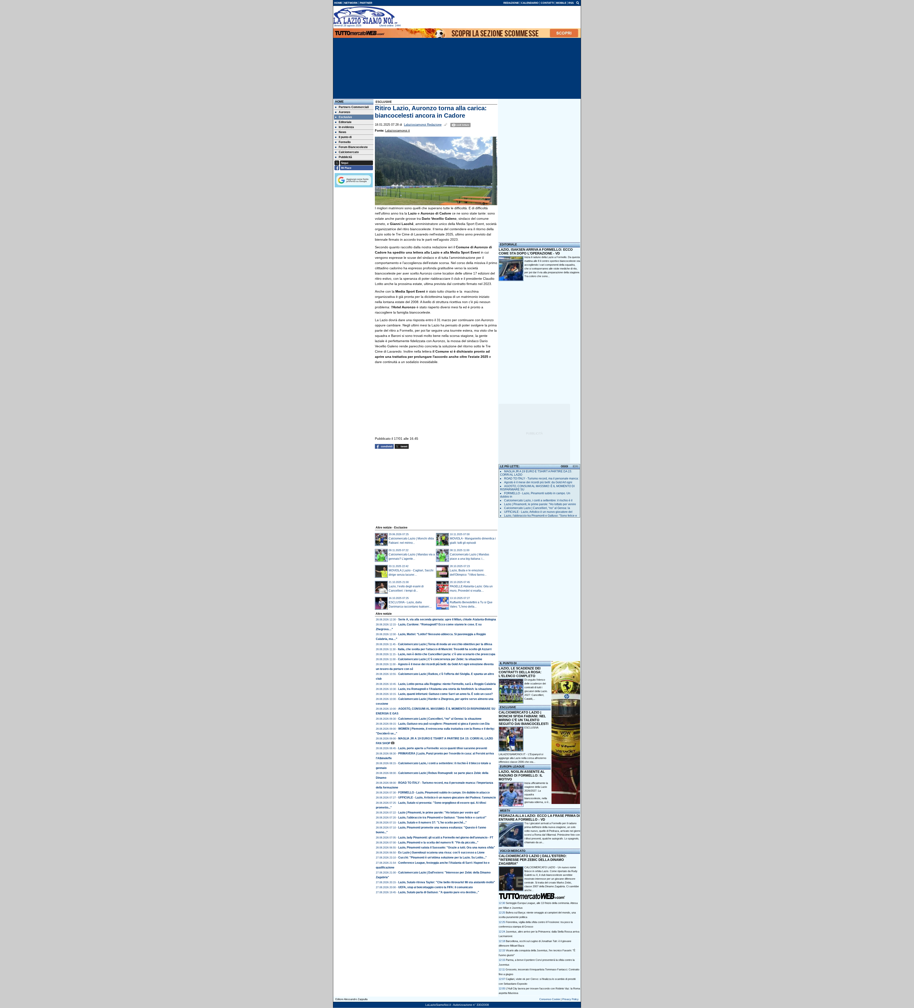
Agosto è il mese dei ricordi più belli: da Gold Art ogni (538, 482)
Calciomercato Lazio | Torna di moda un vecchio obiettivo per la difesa (445, 644)
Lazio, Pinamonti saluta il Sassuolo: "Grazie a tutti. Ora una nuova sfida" (446, 847)
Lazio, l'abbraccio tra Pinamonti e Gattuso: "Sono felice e (540, 515)
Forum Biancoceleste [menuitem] (353, 147)
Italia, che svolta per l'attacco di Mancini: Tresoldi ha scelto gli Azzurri (445, 649)
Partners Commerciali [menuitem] (354, 107)
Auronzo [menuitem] (344, 112)
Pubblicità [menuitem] (345, 157)
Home (339, 101)
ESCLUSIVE (508, 707)
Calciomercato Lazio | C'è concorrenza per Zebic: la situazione (440, 659)
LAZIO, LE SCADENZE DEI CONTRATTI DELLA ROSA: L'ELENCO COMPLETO (520, 672)
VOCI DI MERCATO (512, 851)
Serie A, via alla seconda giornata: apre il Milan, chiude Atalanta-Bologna (447, 619)
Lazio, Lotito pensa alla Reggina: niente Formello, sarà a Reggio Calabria (447, 684)
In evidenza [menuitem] (346, 127)
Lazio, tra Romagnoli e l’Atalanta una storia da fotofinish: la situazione (445, 689)
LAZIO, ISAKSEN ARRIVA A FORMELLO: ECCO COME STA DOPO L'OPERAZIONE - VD (536, 251)
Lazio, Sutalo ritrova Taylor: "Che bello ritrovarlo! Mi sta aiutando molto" (446, 882)
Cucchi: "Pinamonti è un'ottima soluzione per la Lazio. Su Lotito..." (442, 857)
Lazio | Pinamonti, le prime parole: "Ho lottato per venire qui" (439, 812)
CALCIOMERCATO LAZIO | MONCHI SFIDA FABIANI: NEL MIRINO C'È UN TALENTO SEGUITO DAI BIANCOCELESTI (523, 718)
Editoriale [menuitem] (345, 122)
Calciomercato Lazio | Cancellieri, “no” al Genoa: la (537, 508)
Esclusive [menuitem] (345, 117)
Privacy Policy (570, 999)
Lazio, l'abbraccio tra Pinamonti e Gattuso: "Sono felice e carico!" (442, 817)
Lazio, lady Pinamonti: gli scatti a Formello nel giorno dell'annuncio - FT (445, 837)
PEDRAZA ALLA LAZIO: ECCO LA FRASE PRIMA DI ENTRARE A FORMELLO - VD (539, 817)
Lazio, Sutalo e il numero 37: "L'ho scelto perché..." (432, 822)
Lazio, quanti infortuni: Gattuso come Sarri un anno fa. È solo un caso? (445, 694)
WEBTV (505, 810)
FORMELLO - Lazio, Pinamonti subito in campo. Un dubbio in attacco (444, 792)
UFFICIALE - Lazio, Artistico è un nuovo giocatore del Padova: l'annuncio (447, 797)
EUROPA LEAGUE (512, 766)
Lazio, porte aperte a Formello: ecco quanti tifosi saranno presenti (442, 748)
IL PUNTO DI (508, 663)
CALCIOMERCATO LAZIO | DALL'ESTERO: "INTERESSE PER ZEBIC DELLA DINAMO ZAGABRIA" (533, 859)
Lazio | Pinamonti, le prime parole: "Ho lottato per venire (540, 504)
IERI (575, 466)
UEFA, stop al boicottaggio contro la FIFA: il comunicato (435, 887)
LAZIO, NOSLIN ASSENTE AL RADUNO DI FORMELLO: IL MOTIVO (522, 775)
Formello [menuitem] (345, 142)
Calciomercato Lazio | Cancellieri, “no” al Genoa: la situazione (440, 718)
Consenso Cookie (549, 999)
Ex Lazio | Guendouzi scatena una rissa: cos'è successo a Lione (441, 852)
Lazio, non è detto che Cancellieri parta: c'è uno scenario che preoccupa (446, 654)
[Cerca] (577, 2)
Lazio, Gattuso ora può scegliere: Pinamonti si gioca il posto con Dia (444, 723)
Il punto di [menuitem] (345, 137)
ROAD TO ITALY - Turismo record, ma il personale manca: (541, 478)
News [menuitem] (342, 132)
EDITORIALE (508, 244)
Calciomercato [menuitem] (349, 152)
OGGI (564, 466)
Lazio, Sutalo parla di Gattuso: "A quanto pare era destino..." (438, 892)
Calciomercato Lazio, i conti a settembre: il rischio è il (538, 500)
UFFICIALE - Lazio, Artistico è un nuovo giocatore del (538, 512)
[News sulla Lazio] (365, 15)
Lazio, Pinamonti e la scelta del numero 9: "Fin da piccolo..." (438, 842)
